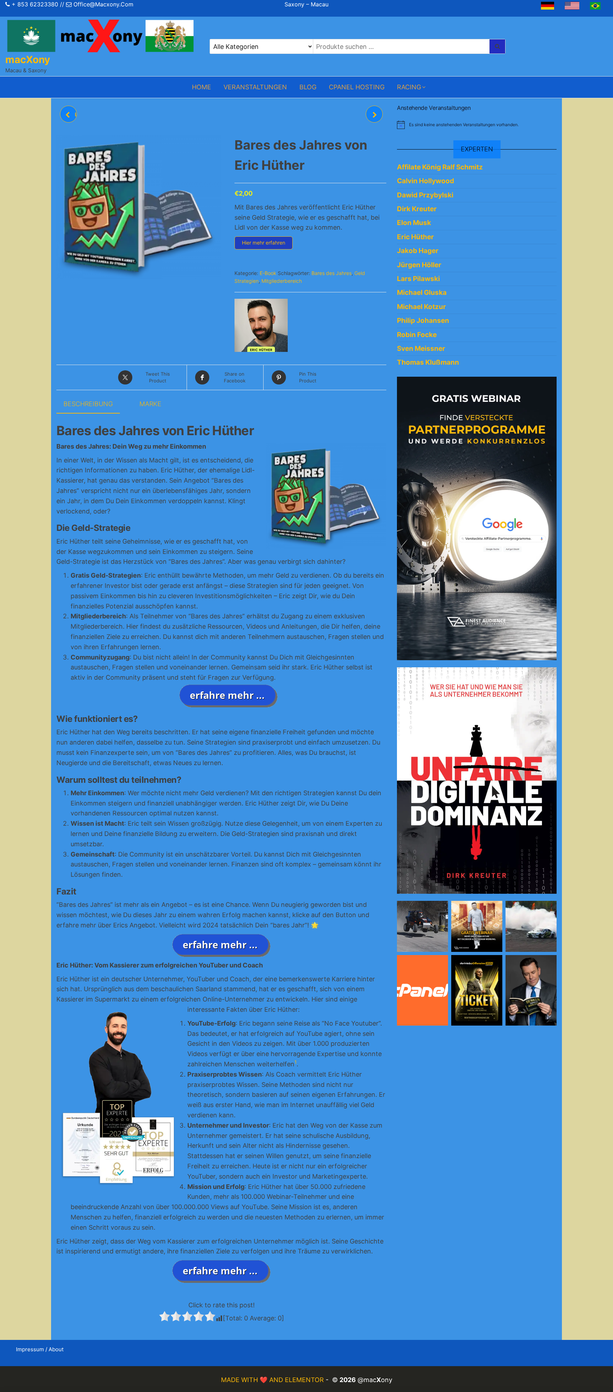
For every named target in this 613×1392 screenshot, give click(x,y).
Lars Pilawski (418, 279)
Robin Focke (417, 335)
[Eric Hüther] (261, 325)
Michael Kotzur (421, 307)
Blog (307, 87)
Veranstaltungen (255, 87)
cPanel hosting (357, 87)
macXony (27, 60)
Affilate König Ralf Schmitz (440, 167)
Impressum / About (39, 1349)
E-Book (268, 273)
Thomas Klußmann (428, 362)
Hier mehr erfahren (263, 243)
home (201, 87)
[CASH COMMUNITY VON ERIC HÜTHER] (374, 114)
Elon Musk (414, 223)
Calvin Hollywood (425, 181)
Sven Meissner (421, 348)
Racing (409, 87)
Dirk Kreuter (417, 209)
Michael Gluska (422, 292)
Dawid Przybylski (425, 195)
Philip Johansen (423, 320)
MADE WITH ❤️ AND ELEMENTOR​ (273, 1379)
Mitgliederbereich (281, 281)
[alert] (477, 124)
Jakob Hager (417, 251)
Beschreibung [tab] (88, 404)
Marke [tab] (150, 404)
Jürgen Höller (419, 265)
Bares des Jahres (331, 273)
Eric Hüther (415, 237)
